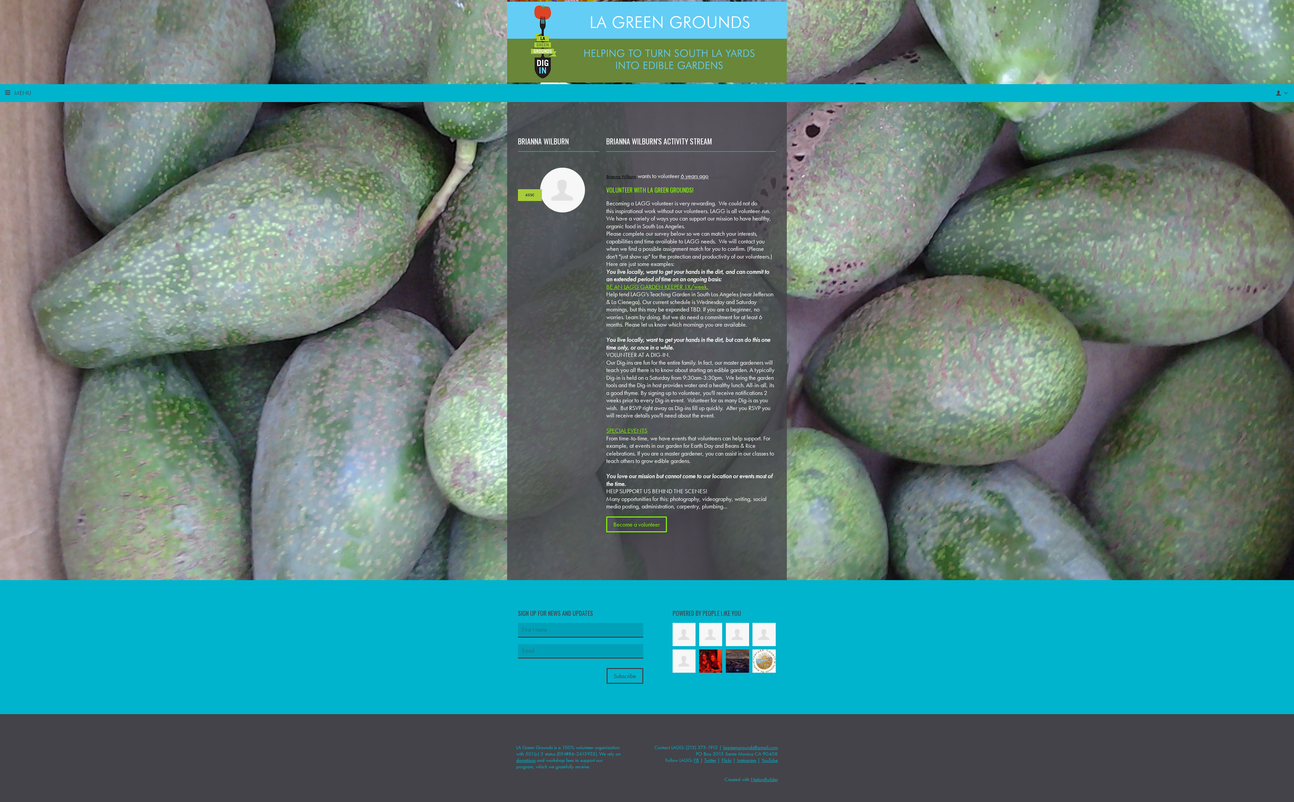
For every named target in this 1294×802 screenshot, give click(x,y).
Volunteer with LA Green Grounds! (650, 190)
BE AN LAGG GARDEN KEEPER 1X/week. (657, 287)
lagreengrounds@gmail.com (750, 747)
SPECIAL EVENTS (626, 430)
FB (696, 760)
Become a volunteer (636, 524)
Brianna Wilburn (621, 176)
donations (525, 760)
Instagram (746, 760)
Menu (22, 93)
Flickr (726, 760)
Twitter (710, 760)
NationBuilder (764, 779)
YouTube (770, 760)
